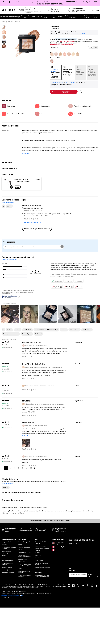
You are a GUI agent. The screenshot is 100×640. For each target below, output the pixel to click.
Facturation (38, 555)
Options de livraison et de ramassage (42, 549)
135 (30, 468)
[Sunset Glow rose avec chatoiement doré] (64, 54)
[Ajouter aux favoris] (81, 92)
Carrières (4, 544)
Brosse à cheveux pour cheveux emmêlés (55, 511)
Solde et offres (95, 16)
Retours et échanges (40, 546)
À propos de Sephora (7, 542)
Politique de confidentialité (9, 593)
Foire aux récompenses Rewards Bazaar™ (24, 565)
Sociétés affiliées (6, 551)
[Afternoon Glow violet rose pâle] (69, 54)
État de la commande (24, 547)
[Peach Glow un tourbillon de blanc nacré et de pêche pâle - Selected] (52, 54)
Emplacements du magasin (42, 567)
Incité (53, 321)
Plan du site (48, 593)
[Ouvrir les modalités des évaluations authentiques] (19, 297)
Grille (90, 47)
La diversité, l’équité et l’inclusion (7, 563)
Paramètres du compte (24, 552)
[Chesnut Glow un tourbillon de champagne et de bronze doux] (77, 54)
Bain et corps (46, 16)
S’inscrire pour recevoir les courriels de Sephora (82, 569)
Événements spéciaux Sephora (7, 554)
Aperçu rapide (7, 184)
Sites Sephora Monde (7, 560)
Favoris (20, 568)
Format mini (54, 16)
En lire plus (25, 436)
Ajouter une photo (7, 484)
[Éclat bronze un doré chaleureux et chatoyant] (60, 54)
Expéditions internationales (42, 558)
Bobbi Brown (54, 26)
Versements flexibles (40, 570)
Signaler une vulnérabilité (8, 572)
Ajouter (17, 187)
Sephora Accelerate (7, 567)
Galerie (20, 544)
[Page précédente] (2, 468)
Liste (96, 47)
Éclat (80, 34)
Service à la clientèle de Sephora (41, 542)
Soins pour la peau (25, 16)
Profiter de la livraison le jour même (24, 575)
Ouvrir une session (57, 82)
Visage (11, 21)
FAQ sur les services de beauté (41, 563)
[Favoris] (93, 10)
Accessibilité (38, 572)
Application (75, 34)
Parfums (33, 17)
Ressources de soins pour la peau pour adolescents (42, 575)
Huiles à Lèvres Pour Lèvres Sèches (13, 513)
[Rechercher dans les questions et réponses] (3, 206)
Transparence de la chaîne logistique (9, 547)
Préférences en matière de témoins (10, 595)
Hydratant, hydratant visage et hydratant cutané (32, 507)
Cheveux (39, 17)
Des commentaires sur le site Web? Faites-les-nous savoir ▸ (50, 521)
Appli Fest (10, 17)
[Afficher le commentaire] (10, 314)
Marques (60, 17)
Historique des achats (24, 550)
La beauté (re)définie (7, 570)
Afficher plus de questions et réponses (37, 229)
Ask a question (65, 32)
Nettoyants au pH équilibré (33, 511)
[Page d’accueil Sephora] (8, 10)
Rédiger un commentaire (9, 259)
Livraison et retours (57, 86)
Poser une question (8, 202)
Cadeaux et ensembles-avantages (72, 16)
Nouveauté (3, 17)
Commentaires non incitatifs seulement (45, 330)
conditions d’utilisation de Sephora (26, 593)
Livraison (37, 552)
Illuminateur (18, 21)
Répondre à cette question (32, 222)
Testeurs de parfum (18, 511)
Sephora (14, 507)
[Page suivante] (34, 468)
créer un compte (70, 82)
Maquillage (16, 17)
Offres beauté (22, 562)
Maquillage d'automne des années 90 (80, 511)
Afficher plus (26, 153)
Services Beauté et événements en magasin (25, 555)
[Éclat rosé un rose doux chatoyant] (56, 54)
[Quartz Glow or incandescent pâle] (73, 54)
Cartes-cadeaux (86, 16)
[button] (82, 39)
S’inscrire (93, 575)
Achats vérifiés (27, 330)
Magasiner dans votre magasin (24, 571)
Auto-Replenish (22, 559)
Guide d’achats (39, 560)
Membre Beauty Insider (24, 542)
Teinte (83, 34)
